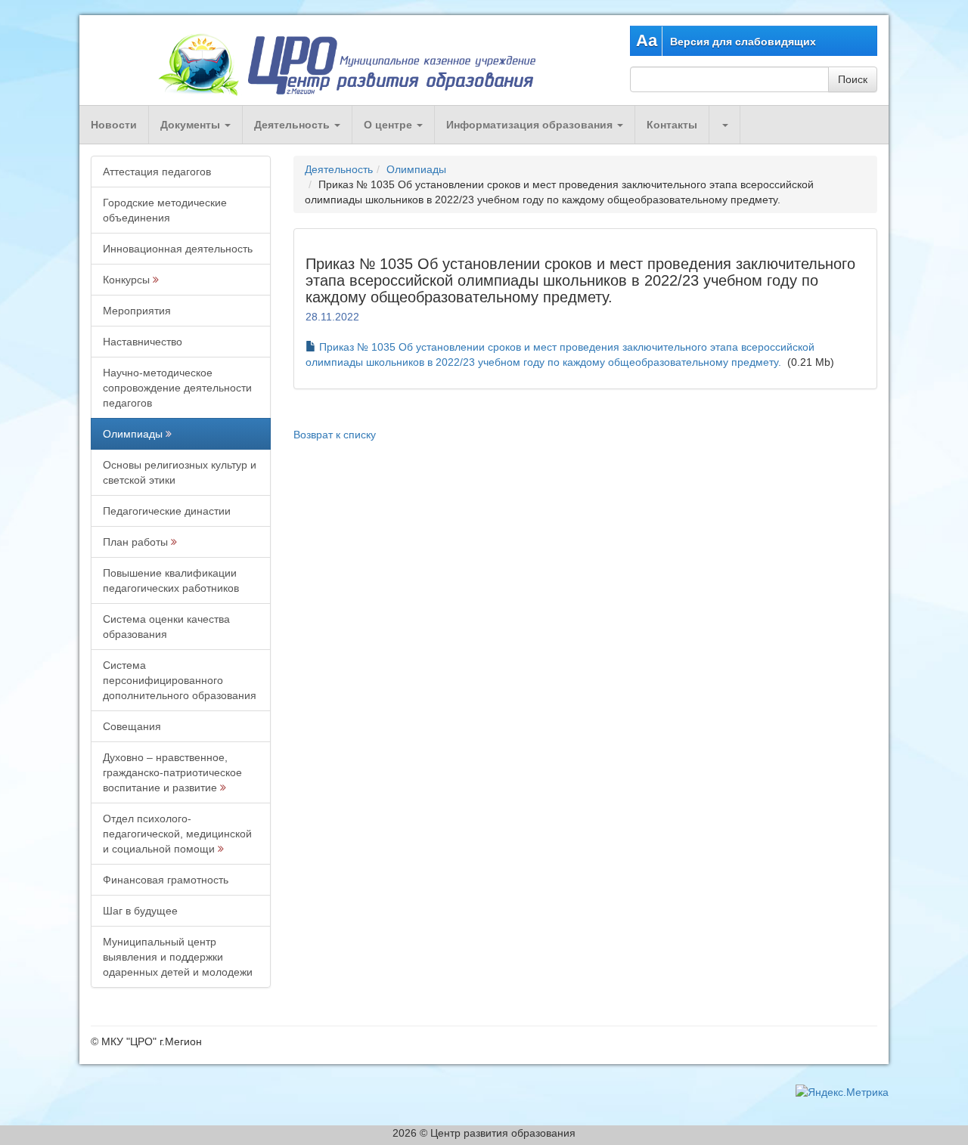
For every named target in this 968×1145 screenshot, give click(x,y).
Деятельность (293, 125)
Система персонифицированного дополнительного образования (179, 680)
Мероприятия (137, 311)
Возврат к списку (334, 435)
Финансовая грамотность (165, 880)
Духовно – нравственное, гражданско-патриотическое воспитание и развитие (172, 772)
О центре (389, 125)
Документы (191, 125)
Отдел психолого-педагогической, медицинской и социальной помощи (177, 833)
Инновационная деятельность (178, 249)
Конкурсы (126, 280)
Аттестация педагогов (157, 172)
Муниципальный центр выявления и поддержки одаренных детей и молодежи (178, 957)
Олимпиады (133, 434)
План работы (135, 542)
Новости (114, 125)
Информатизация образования (531, 125)
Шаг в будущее (140, 911)
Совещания (132, 726)
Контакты (672, 125)
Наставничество (142, 342)
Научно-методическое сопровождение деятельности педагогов (177, 388)
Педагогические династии (167, 511)
